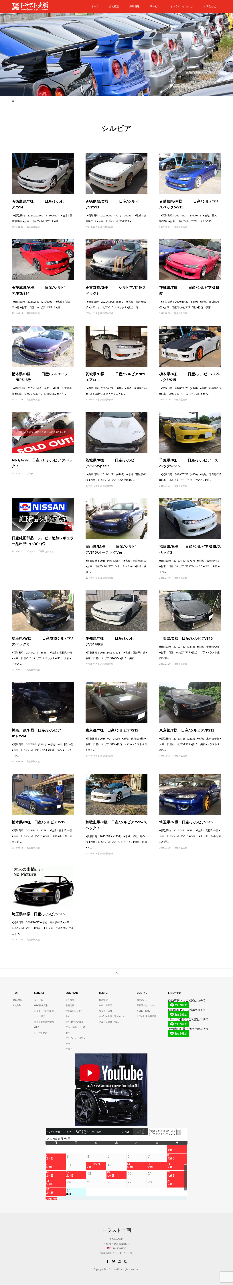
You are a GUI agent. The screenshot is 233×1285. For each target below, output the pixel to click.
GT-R (36, 1027)
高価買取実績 (33, 227)
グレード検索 (40, 1032)
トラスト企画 (116, 1230)
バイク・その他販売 (44, 1010)
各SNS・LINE (143, 1010)
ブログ (30, 473)
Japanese (18, 999)
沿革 (68, 1032)
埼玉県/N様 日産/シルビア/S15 (186, 822)
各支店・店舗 (105, 1010)
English (17, 1005)
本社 (68, 1016)
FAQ (68, 1043)
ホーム (95, 6)
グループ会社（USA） (76, 1027)
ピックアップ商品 (35, 551)
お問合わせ (142, 999)
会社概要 (114, 6)
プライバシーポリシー (76, 1038)
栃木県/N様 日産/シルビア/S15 (38, 822)
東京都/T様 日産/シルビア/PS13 (186, 730)
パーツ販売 (39, 1016)
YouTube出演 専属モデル (112, 1016)
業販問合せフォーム (146, 1005)
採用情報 (134, 6)
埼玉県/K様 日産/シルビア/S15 (38, 913)
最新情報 (70, 1005)
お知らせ (49, 551)
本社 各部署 (105, 1005)
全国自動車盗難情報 (44, 1021)
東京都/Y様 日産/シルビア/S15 (114, 730)
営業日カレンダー (74, 1010)
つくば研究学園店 (74, 1021)
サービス (155, 6)
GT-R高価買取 (41, 1005)
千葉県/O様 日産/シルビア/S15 (186, 638)
